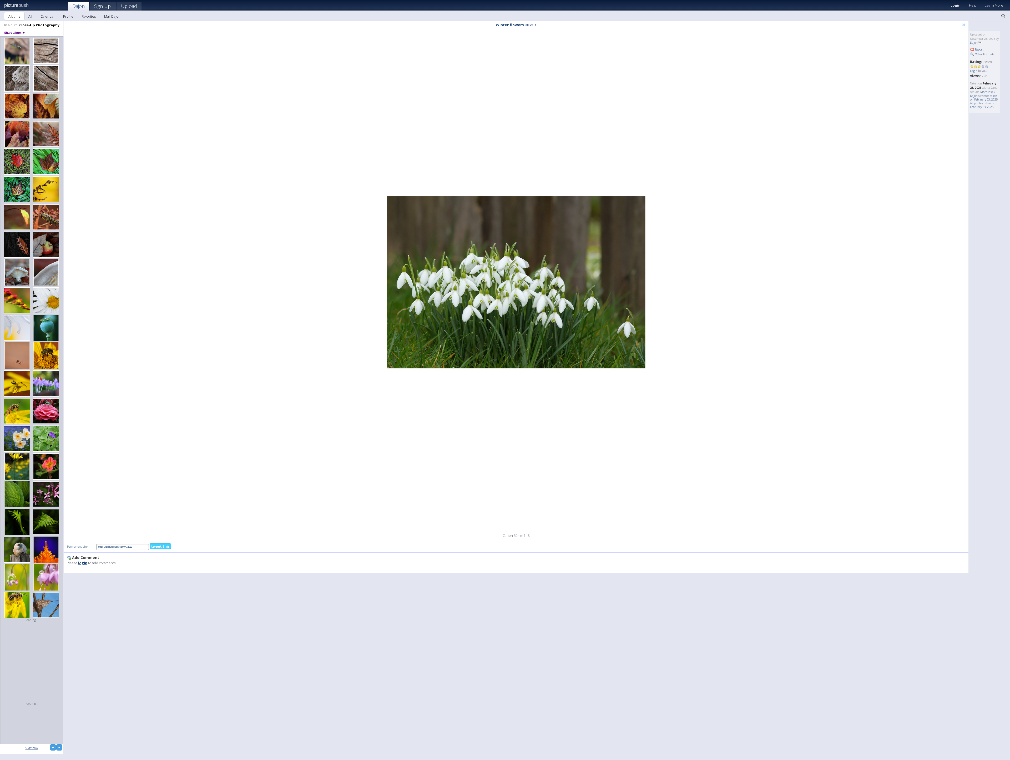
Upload (129, 6)
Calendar (48, 16)
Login (956, 5)
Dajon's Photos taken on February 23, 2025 (984, 97)
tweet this (160, 546)
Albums (14, 16)
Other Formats (984, 54)
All (30, 16)
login (82, 563)
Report (978, 49)
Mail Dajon (112, 16)
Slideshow (32, 748)
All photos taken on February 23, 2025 (982, 105)
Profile (68, 16)
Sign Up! (103, 6)
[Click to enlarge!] (516, 282)
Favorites (89, 16)
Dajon (78, 6)
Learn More (994, 5)
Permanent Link (77, 546)
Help (972, 5)
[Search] (1003, 16)
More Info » (987, 92)
